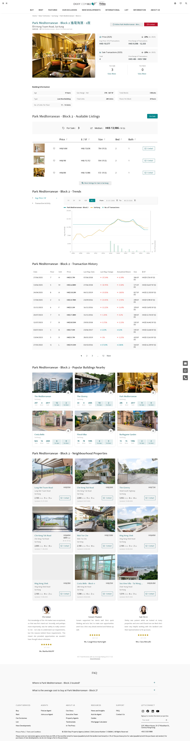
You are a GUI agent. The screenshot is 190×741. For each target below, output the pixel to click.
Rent (17, 714)
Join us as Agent (47, 714)
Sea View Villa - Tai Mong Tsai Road (131, 583)
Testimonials (71, 722)
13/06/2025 (38, 285)
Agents (44, 705)
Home (34, 16)
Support (120, 705)
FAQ (118, 710)
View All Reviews (95, 659)
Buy (17, 710)
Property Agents (72, 718)
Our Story (69, 710)
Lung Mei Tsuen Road (44, 487)
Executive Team (72, 714)
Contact (152, 24)
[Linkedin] (152, 711)
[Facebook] (147, 711)
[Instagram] (142, 711)
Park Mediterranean (67, 16)
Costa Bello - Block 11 (86, 583)
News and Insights (98, 710)
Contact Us (120, 714)
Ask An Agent (96, 714)
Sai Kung (55, 16)
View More (112, 73)
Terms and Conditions (34, 732)
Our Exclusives (21, 718)
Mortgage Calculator (99, 722)
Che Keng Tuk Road (85, 487)
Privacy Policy (20, 732)
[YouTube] (157, 711)
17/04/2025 (38, 300)
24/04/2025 (38, 292)
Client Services (23, 705)
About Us (70, 705)
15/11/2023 (38, 307)
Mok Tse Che (82, 535)
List (17, 722)
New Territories (44, 16)
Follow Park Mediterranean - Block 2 (128, 24)
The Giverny (125, 487)
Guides (93, 718)
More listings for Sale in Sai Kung (96, 183)
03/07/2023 (38, 330)
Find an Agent (46, 710)
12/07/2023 (38, 322)
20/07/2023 (38, 315)
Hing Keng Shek (126, 535)
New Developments (23, 725)
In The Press (70, 725)
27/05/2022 (38, 345)
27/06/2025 (38, 277)
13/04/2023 (38, 337)
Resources (96, 705)
